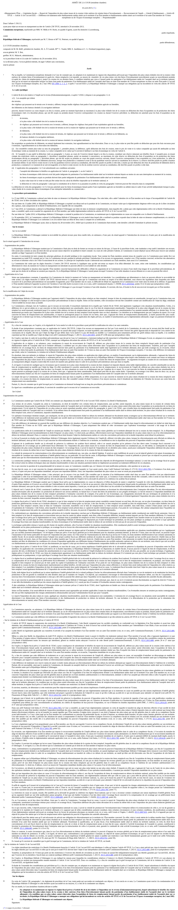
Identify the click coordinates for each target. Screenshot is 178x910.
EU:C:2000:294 (25, 838)
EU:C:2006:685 (57, 797)
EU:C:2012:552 (55, 695)
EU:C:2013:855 (89, 335)
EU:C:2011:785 (145, 469)
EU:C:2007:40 (102, 797)
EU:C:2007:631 (141, 812)
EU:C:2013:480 (55, 628)
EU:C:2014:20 (161, 703)
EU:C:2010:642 (128, 284)
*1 (94, 7)
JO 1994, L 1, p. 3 (59, 84)
